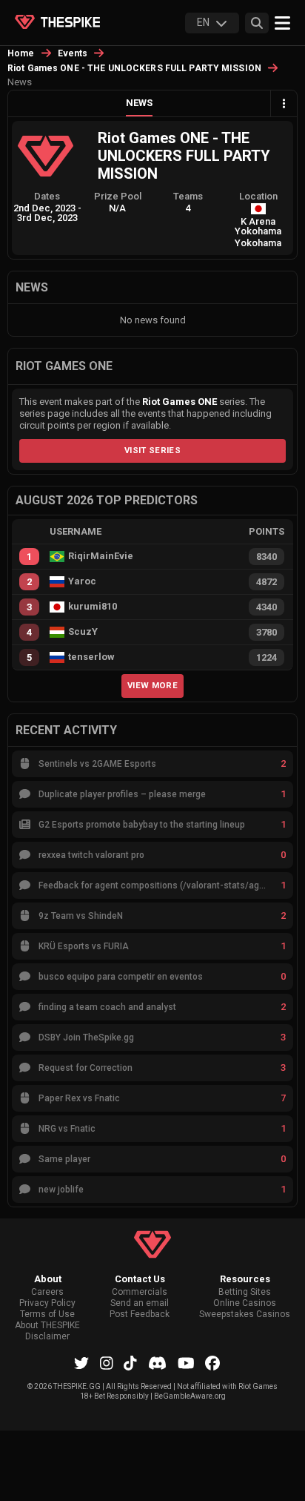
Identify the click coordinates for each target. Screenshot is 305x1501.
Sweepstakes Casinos (244, 1314)
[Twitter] (81, 1363)
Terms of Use (47, 1314)
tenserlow (91, 657)
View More (152, 685)
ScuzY (83, 632)
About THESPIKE (47, 1325)
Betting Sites (244, 1292)
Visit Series (152, 450)
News (139, 102)
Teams (188, 196)
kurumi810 (92, 606)
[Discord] (157, 1363)
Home (21, 53)
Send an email (139, 1303)
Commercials (139, 1292)
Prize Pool (117, 196)
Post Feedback (140, 1314)
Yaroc (82, 581)
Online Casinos (244, 1303)
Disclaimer (47, 1337)
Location (258, 196)
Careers (47, 1292)
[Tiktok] (130, 1363)
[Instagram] (106, 1363)
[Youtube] (186, 1363)
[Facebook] (212, 1363)
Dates (47, 196)
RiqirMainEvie (100, 556)
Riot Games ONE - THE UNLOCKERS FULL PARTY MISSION (134, 68)
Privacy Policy (47, 1303)
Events (73, 53)
